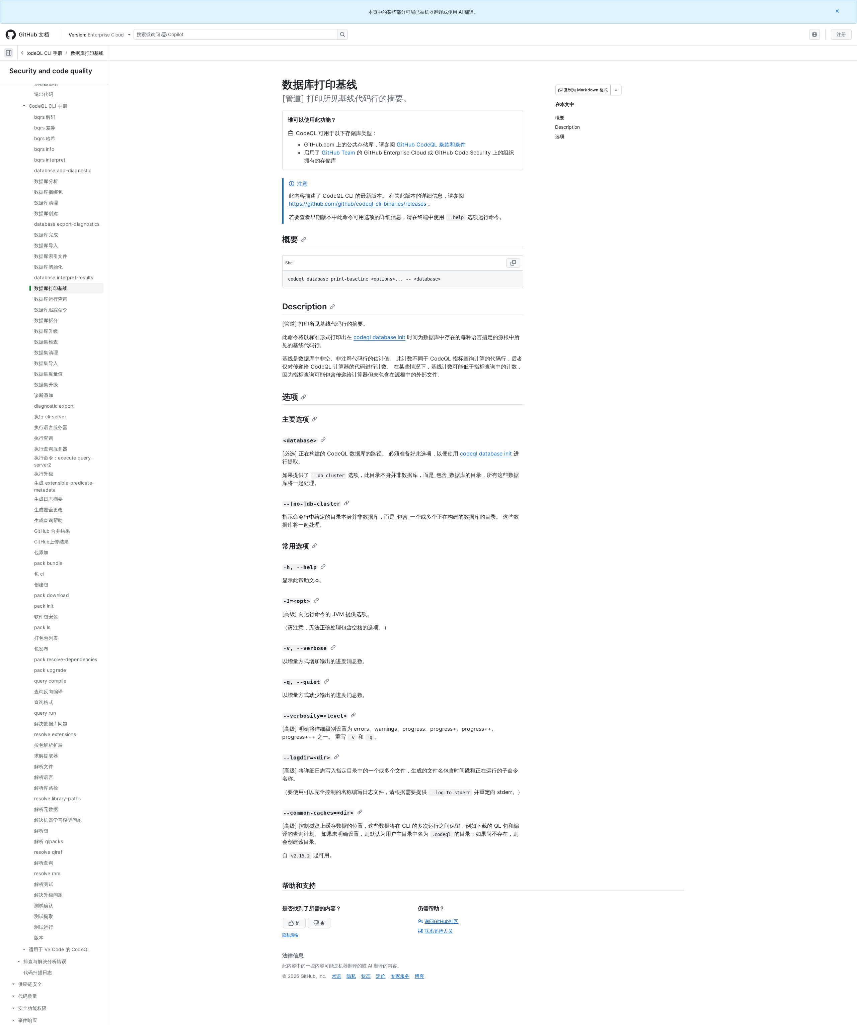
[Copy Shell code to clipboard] (513, 263)
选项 (290, 397)
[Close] (838, 11)
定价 (380, 976)
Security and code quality (50, 71)
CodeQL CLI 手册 (43, 53)
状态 (366, 976)
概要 (290, 239)
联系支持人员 (438, 931)
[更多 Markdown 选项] (616, 90)
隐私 (351, 976)
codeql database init (379, 337)
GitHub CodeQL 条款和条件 (431, 144)
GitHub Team (338, 152)
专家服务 (400, 976)
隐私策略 (290, 934)
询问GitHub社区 (441, 921)
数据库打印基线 (87, 53)
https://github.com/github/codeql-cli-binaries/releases (357, 203)
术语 (336, 976)
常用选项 (295, 546)
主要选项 (295, 419)
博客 (419, 976)
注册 (841, 34)
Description (304, 306)
